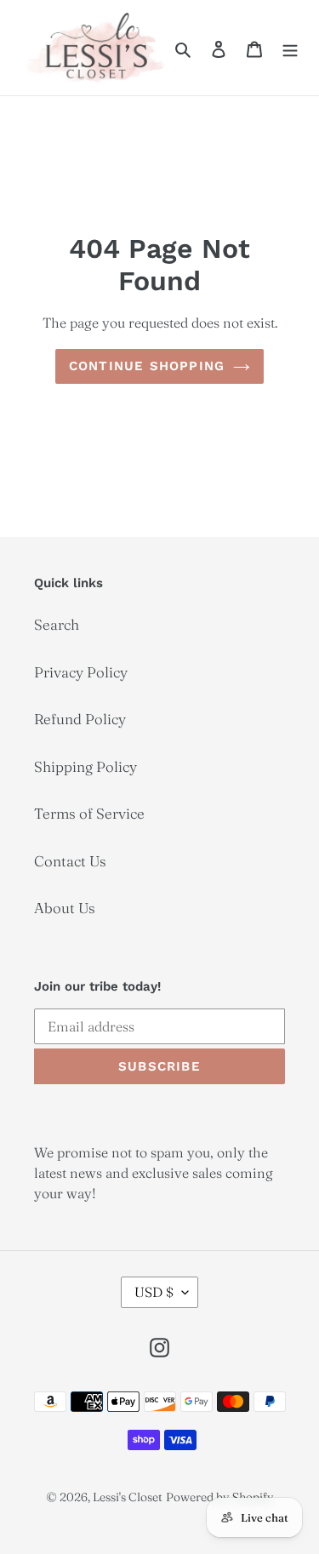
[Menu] (290, 47)
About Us (64, 908)
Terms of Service (89, 813)
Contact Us (70, 861)
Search (56, 624)
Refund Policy (80, 719)
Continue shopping (147, 366)
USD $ (154, 1291)
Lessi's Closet (127, 1497)
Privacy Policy (81, 672)
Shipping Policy (85, 766)
